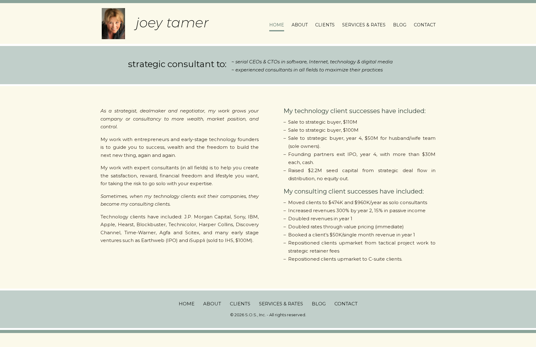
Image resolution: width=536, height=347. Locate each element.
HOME (186, 304)
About (300, 25)
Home (276, 25)
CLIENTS (240, 304)
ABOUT (212, 304)
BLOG (319, 304)
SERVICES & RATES (281, 304)
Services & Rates (364, 25)
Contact (425, 25)
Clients (325, 25)
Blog (399, 25)
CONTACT (346, 304)
